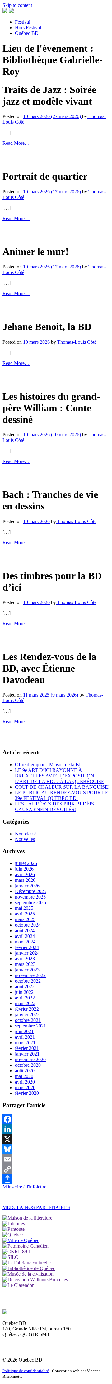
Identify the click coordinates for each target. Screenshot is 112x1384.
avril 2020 (25, 1081)
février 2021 (27, 1048)
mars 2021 (25, 1042)
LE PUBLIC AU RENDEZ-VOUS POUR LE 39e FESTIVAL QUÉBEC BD (61, 795)
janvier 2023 (27, 969)
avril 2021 (25, 1037)
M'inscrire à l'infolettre (24, 1186)
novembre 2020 (30, 1059)
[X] (56, 1139)
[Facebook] (56, 1119)
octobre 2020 (28, 1065)
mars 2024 (25, 941)
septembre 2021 (30, 1025)
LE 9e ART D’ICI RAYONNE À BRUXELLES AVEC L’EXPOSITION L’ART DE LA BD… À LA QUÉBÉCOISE (59, 776)
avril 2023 (25, 958)
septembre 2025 (30, 902)
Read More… (16, 143)
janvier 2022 (27, 1014)
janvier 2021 (27, 1053)
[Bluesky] (56, 1149)
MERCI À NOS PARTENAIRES (36, 1207)
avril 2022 (25, 997)
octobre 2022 (28, 981)
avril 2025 (25, 913)
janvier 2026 (27, 885)
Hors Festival (28, 27)
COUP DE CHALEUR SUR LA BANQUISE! (62, 787)
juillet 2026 (26, 863)
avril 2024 (25, 936)
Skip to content (17, 5)
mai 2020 (24, 1076)
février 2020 (27, 1093)
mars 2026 (25, 880)
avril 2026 (25, 874)
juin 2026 (24, 868)
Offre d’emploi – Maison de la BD (49, 764)
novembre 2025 (30, 897)
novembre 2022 (30, 975)
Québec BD (27, 33)
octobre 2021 (28, 1020)
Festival (22, 22)
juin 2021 (24, 1031)
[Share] (56, 1179)
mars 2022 (25, 1003)
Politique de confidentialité (25, 1370)
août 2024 (25, 930)
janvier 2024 (27, 953)
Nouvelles (25, 839)
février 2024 (27, 947)
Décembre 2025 (30, 891)
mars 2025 (25, 919)
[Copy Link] (56, 1169)
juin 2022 (24, 992)
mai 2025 (24, 908)
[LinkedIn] (56, 1129)
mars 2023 (25, 964)
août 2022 (25, 986)
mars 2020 (25, 1087)
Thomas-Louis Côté (76, 342)
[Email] (56, 1159)
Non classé (25, 833)
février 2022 (27, 1009)
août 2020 (25, 1070)
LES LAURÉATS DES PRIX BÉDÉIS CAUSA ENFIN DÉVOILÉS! (54, 806)
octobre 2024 (28, 925)
